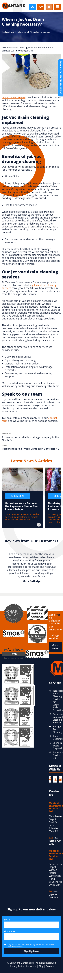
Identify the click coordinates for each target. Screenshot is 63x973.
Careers (50, 966)
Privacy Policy (16, 966)
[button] (40, 7)
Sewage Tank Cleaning (57, 729)
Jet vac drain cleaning (14, 97)
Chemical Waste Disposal (57, 745)
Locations (31, 966)
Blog (41, 966)
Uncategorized (25, 50)
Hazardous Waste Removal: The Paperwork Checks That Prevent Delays (22, 506)
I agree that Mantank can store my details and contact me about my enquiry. (31, 945)
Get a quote (55, 647)
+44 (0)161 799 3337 (55, 840)
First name (9, 931)
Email (7, 919)
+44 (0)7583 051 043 (53, 894)
